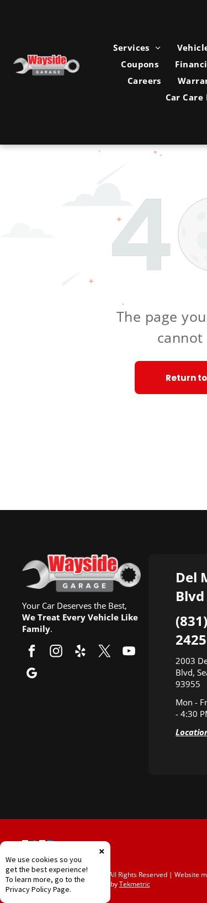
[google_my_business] (31, 674)
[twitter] (104, 652)
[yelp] (80, 652)
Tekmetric (134, 884)
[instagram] (56, 652)
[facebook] (31, 652)
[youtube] (129, 652)
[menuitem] (136, 47)
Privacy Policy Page (38, 889)
